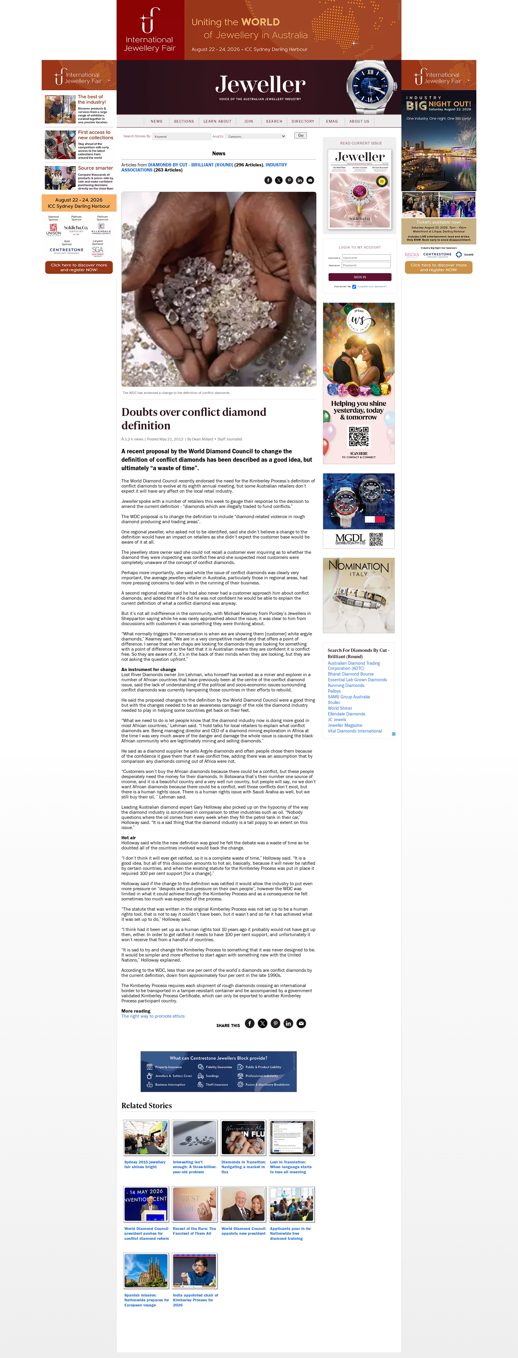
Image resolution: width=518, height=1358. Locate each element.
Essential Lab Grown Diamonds (357, 679)
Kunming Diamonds (346, 685)
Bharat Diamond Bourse (351, 674)
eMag (332, 121)
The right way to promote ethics (153, 1016)
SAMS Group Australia (349, 697)
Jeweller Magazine (345, 725)
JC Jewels (337, 719)
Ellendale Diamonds (346, 714)
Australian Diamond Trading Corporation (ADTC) (354, 666)
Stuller (334, 702)
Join (249, 121)
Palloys (334, 691)
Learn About (218, 121)
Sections (184, 121)
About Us (360, 121)
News (157, 121)
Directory (303, 121)
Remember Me (342, 286)
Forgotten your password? (372, 286)
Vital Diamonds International (355, 731)
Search (274, 121)
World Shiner (340, 708)
